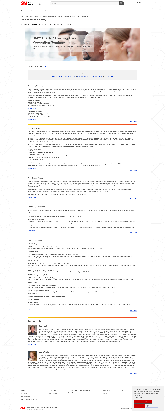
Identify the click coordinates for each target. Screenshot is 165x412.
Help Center (106, 390)
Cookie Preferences (52, 407)
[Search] (121, 3)
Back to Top (133, 121)
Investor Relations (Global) (27, 396)
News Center (52, 390)
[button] (152, 406)
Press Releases (53, 393)
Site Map (105, 393)
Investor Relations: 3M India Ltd (28, 399)
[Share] (133, 64)
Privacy (33, 407)
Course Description (56, 76)
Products (24, 11)
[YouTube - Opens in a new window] (122, 390)
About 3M (23, 390)
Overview (24, 25)
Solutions (45, 25)
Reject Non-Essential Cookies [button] (142, 402)
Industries (34, 11)
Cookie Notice (138, 397)
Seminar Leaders (109, 76)
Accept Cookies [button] (139, 406)
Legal (28, 407)
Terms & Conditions (41, 407)
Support (67, 25)
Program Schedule (97, 76)
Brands (44, 11)
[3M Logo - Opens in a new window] (31, 3)
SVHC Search (72, 395)
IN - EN (138, 2)
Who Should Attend (70, 76)
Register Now (49, 67)
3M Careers (23, 393)
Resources (56, 25)
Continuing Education (83, 76)
